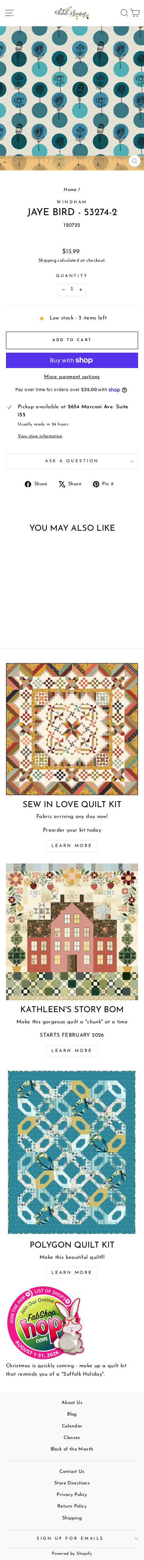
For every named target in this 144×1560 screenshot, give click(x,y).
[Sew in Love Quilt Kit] (72, 729)
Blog (72, 1414)
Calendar (72, 1426)
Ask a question (72, 461)
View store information (40, 436)
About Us (72, 1402)
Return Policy (72, 1506)
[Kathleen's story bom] (72, 932)
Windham (72, 202)
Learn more (72, 846)
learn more (72, 1051)
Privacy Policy (72, 1494)
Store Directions (72, 1483)
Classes (72, 1437)
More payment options (72, 377)
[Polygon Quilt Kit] (72, 1152)
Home (70, 190)
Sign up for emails (70, 1539)
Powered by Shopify (72, 1554)
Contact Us (72, 1471)
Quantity (72, 276)
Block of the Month (72, 1449)
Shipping (47, 261)
